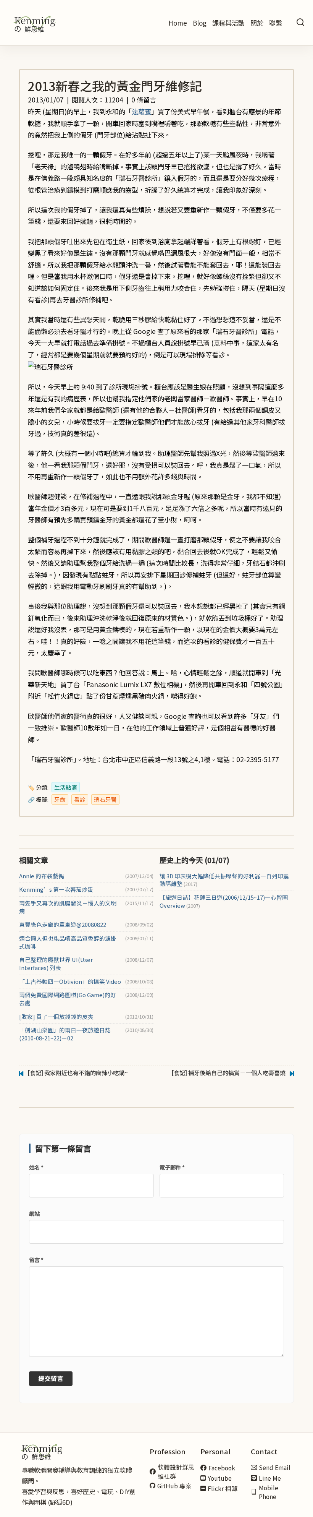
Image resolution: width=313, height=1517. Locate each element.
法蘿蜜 (141, 111)
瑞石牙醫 (105, 799)
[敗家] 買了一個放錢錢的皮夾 (56, 1017)
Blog (200, 23)
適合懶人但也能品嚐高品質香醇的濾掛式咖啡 (67, 942)
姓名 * (36, 1167)
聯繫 (275, 23)
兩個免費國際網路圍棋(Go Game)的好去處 (67, 999)
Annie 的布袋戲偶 (41, 876)
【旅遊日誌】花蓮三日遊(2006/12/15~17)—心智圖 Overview (224, 901)
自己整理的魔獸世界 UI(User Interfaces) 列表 (56, 964)
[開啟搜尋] (300, 23)
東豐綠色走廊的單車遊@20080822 (62, 924)
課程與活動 (228, 23)
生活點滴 (65, 787)
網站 (34, 1213)
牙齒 (60, 799)
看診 (80, 799)
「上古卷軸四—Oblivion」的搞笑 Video (70, 981)
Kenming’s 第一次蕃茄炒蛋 (56, 889)
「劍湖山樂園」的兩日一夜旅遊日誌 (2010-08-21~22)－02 (65, 1034)
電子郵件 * (172, 1167)
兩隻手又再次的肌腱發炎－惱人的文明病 (67, 907)
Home (177, 23)
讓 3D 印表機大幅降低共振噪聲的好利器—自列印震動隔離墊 (224, 880)
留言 (36, 1260)
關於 (256, 23)
